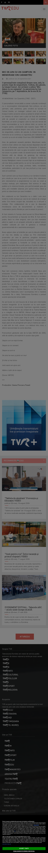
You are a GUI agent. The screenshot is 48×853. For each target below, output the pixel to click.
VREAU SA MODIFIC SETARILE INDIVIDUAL (24, 851)
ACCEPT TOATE (24, 848)
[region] (24, 834)
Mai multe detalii (36, 825)
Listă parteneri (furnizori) (6, 844)
